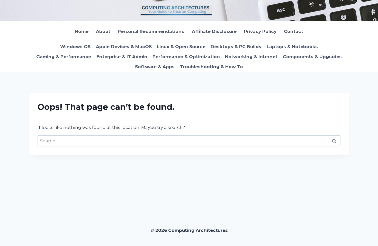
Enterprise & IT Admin (121, 56)
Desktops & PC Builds (236, 46)
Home (81, 31)
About (103, 31)
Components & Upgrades (312, 56)
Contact (293, 31)
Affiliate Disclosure (214, 31)
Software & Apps (155, 66)
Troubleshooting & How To (211, 66)
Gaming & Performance (63, 56)
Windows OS (75, 46)
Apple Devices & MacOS (124, 46)
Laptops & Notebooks (292, 46)
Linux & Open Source (181, 46)
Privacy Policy (260, 31)
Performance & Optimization (186, 56)
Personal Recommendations (151, 31)
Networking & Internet (251, 56)
